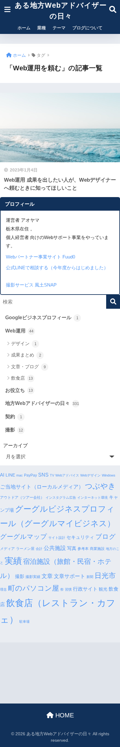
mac (19, 475)
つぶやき (100, 486)
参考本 (83, 549)
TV (52, 475)
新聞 (89, 577)
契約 (13, 416)
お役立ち (19, 390)
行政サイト (85, 589)
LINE (10, 475)
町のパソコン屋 (33, 588)
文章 (47, 576)
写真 (71, 548)
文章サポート (69, 576)
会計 (39, 549)
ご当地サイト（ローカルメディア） (42, 487)
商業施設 (97, 549)
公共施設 (55, 548)
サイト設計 (56, 537)
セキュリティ (80, 537)
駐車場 (24, 621)
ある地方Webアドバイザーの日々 (61, 10)
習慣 (68, 589)
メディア (7, 549)
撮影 (14, 429)
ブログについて (87, 27)
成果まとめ (26, 354)
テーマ (59, 27)
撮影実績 (33, 577)
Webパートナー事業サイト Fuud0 (40, 256)
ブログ (105, 536)
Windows (108, 475)
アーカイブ (15, 445)
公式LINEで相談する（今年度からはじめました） (57, 267)
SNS (43, 474)
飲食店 (22, 378)
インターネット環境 (92, 497)
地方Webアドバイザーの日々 (42, 403)
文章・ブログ (28, 366)
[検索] (113, 302)
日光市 (105, 576)
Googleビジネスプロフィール (41, 317)
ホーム (24, 27)
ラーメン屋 (25, 549)
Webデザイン (90, 475)
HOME (64, 715)
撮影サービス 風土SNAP (31, 284)
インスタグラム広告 (61, 497)
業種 (41, 27)
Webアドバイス (67, 475)
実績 (13, 561)
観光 (103, 589)
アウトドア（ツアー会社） (22, 497)
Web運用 (19, 330)
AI (2, 474)
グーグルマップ (23, 536)
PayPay (30, 475)
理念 (3, 589)
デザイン (24, 343)
